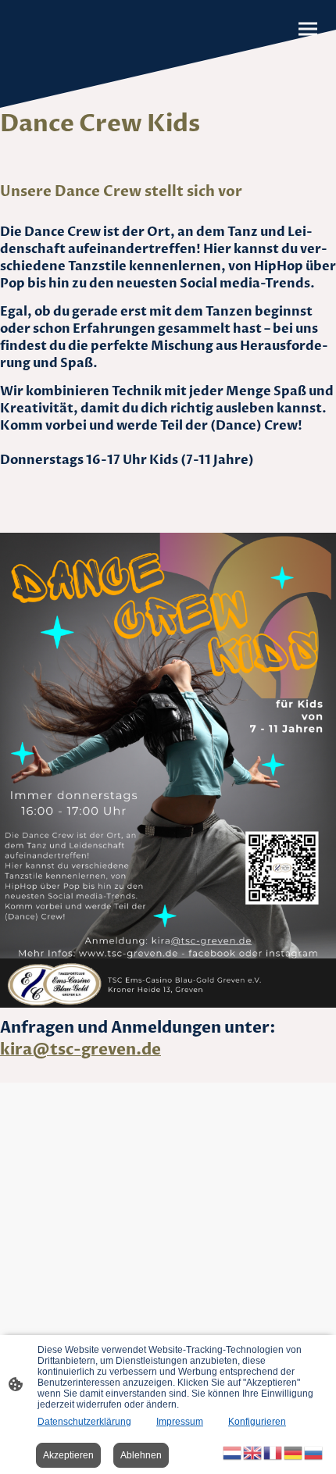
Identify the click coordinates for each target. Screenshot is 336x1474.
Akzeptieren (68, 1455)
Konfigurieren (257, 1421)
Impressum (179, 1421)
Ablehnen (141, 1455)
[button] (233, 1451)
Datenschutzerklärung (84, 1421)
